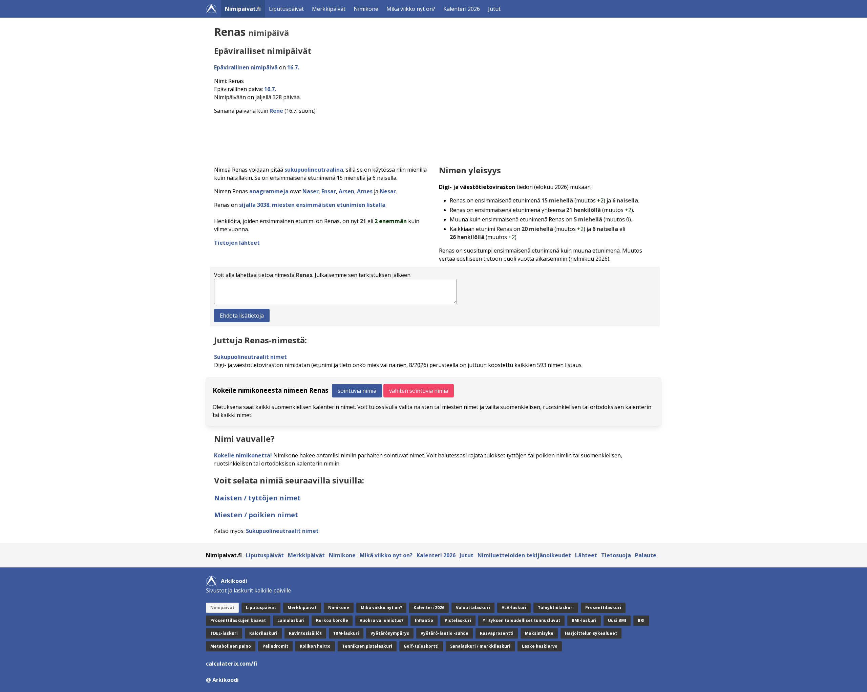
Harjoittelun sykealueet (591, 633)
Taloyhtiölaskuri (556, 607)
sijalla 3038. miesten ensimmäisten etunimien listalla (312, 205)
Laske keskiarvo (539, 646)
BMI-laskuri (584, 620)
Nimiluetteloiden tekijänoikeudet (524, 555)
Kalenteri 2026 (461, 9)
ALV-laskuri (514, 607)
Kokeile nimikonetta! (243, 455)
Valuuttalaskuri (473, 607)
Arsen (346, 191)
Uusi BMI (617, 620)
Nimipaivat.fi (243, 9)
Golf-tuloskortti (421, 646)
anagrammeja (269, 191)
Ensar (328, 191)
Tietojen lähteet (237, 242)
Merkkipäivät (328, 9)
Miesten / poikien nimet (256, 514)
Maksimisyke (539, 633)
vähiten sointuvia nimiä (418, 390)
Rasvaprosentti (496, 633)
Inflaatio (424, 620)
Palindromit (275, 646)
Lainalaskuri (290, 620)
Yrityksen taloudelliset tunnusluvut (521, 620)
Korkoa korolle (332, 620)
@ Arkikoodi (222, 680)
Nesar (388, 191)
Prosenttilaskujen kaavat (238, 620)
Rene (276, 110)
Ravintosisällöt (305, 633)
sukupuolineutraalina (313, 169)
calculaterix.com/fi (231, 663)
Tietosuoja (616, 555)
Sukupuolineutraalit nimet (250, 357)
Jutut (494, 9)
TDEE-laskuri (224, 633)
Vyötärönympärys (390, 633)
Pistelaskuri (458, 620)
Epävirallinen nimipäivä (246, 67)
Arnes (365, 191)
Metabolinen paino (230, 646)
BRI (641, 620)
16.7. (293, 67)
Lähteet (586, 555)
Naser (310, 191)
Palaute (645, 555)
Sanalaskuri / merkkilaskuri (480, 646)
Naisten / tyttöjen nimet (257, 497)
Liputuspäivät (286, 9)
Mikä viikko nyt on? (410, 9)
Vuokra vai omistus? (381, 620)
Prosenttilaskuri (603, 607)
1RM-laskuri (346, 633)
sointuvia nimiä (357, 390)
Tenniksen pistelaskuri (367, 646)
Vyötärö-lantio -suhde (444, 633)
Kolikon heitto (315, 646)
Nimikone (366, 9)
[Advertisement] (417, 138)
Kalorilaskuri (263, 633)
